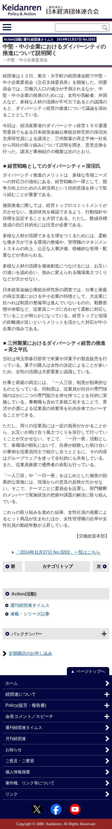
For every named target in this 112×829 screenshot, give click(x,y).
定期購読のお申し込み (30, 653)
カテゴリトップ (57, 566)
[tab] (17, 27)
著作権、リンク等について (29, 783)
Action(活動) (23, 594)
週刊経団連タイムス (29, 605)
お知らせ (13, 749)
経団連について (20, 694)
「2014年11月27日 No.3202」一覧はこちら (58, 552)
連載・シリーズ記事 (29, 614)
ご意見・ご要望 (19, 760)
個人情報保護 (17, 772)
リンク (11, 794)
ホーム (11, 683)
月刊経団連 (15, 738)
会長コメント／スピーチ (29, 716)
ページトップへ (90, 671)
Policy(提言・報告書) (25, 705)
